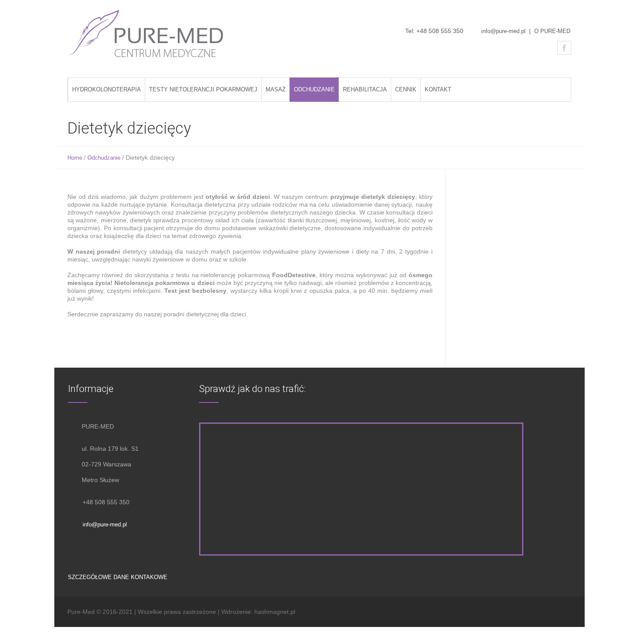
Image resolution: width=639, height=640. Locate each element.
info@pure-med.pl (503, 31)
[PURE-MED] (146, 34)
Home (74, 157)
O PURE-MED (552, 31)
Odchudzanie (103, 157)
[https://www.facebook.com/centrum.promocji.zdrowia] (564, 47)
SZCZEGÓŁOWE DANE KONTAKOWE (117, 577)
